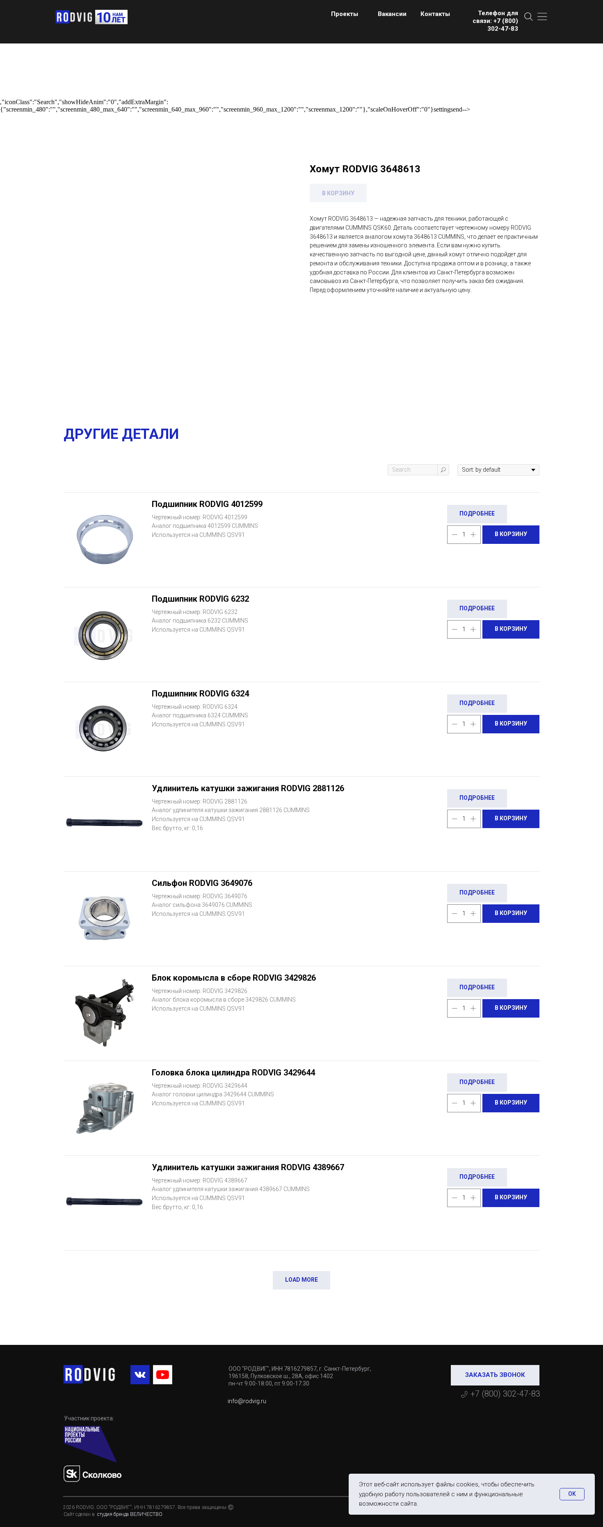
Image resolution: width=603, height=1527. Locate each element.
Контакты (435, 14)
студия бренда (112, 1514)
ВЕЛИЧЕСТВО (146, 1514)
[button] (495, 1375)
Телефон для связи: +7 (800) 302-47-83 (495, 20)
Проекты (344, 14)
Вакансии (392, 14)
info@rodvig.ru (247, 1401)
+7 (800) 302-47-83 (505, 1394)
